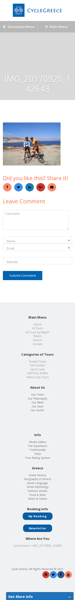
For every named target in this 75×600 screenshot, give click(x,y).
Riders (37, 336)
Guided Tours (37, 361)
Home (38, 324)
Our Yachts (37, 410)
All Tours (37, 328)
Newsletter (37, 528)
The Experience (37, 446)
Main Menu (58, 26)
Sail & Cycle (37, 369)
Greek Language (37, 483)
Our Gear (37, 406)
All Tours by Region (37, 332)
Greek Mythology (37, 487)
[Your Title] (46, 574)
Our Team (37, 394)
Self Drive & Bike (37, 373)
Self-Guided (37, 365)
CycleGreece (21, 545)
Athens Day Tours (37, 377)
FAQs (37, 454)
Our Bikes (38, 402)
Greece (37, 340)
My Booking (37, 516)
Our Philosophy (37, 398)
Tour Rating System (37, 458)
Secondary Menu (21, 26)
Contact (37, 344)
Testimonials (37, 450)
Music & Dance (37, 498)
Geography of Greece (37, 479)
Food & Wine (37, 495)
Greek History (37, 475)
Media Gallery (37, 442)
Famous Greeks (37, 491)
